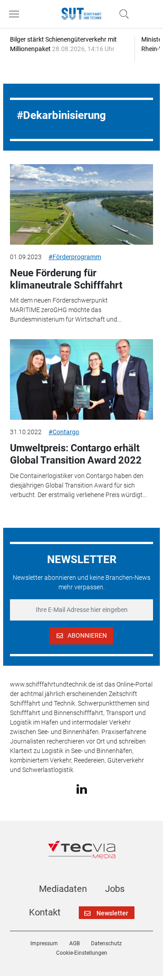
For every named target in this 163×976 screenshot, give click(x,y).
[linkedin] (82, 788)
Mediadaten (63, 888)
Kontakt (45, 912)
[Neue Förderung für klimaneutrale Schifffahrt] (81, 204)
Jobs (115, 888)
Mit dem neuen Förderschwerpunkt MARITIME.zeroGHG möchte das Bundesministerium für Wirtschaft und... (65, 310)
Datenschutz (106, 943)
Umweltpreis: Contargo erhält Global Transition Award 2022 (76, 453)
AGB (74, 943)
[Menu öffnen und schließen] (16, 14)
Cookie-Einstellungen (81, 953)
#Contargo (63, 432)
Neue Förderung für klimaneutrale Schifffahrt (66, 278)
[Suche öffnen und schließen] (122, 14)
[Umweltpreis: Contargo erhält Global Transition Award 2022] (81, 379)
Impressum (44, 943)
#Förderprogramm (74, 257)
